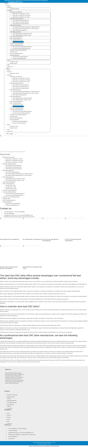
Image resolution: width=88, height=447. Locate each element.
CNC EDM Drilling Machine (20, 30)
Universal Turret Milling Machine (18, 50)
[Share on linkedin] (14, 389)
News (8, 60)
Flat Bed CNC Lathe (18, 40)
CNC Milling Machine (15, 32)
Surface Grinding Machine (19, 58)
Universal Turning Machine (17, 43)
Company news (14, 61)
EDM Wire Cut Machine (16, 12)
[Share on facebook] (14, 385)
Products (9, 10)
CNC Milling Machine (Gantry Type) (22, 35)
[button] (27, 68)
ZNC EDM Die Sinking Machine (21, 20)
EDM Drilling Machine (15, 25)
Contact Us (10, 66)
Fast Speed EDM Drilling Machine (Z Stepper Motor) (26, 27)
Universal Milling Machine (16, 45)
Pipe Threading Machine (16, 53)
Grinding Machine (14, 55)
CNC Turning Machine (15, 38)
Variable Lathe (13, 51)
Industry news (13, 63)
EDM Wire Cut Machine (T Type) (21, 13)
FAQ (8, 129)
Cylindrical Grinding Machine (20, 56)
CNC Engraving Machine (16, 37)
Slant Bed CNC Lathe (18, 41)
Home (8, 70)
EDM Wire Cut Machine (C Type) (21, 17)
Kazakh (11, 133)
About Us (9, 7)
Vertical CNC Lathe (11, 185)
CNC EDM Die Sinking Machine (21, 23)
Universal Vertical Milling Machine (21, 48)
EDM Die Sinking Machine (16, 18)
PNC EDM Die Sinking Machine (21, 22)
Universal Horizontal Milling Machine (22, 46)
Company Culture (14, 8)
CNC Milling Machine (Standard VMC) (22, 33)
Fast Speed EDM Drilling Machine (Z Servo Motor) (26, 28)
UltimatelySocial (55, 446)
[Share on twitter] (14, 387)
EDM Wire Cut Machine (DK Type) (21, 15)
